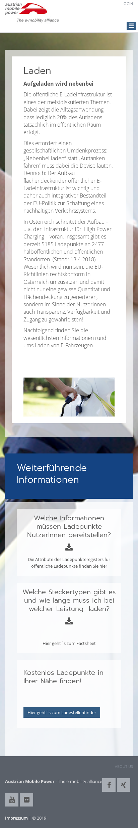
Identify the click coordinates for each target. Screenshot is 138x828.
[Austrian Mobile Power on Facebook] (109, 785)
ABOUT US (124, 766)
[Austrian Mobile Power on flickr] (26, 800)
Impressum (16, 818)
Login (127, 3)
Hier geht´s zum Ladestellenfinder (61, 712)
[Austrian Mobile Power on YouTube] (11, 800)
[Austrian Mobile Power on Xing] (123, 785)
